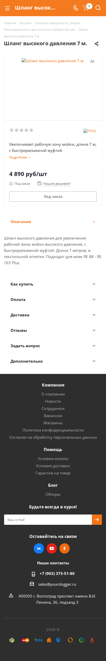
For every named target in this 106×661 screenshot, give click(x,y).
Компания (53, 385)
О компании (53, 394)
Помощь (53, 449)
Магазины (53, 422)
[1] (12, 130)
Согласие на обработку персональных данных (53, 437)
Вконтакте (39, 548)
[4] (26, 130)
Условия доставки (53, 465)
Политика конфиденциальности (53, 430)
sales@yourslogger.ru (57, 584)
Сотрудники (53, 408)
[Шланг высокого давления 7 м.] (53, 83)
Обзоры (53, 494)
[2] (16, 130)
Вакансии (53, 415)
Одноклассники (64, 548)
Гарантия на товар (53, 472)
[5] (31, 130)
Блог (53, 485)
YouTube (52, 548)
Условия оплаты (53, 458)
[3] (21, 130)
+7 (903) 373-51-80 (57, 573)
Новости (53, 401)
